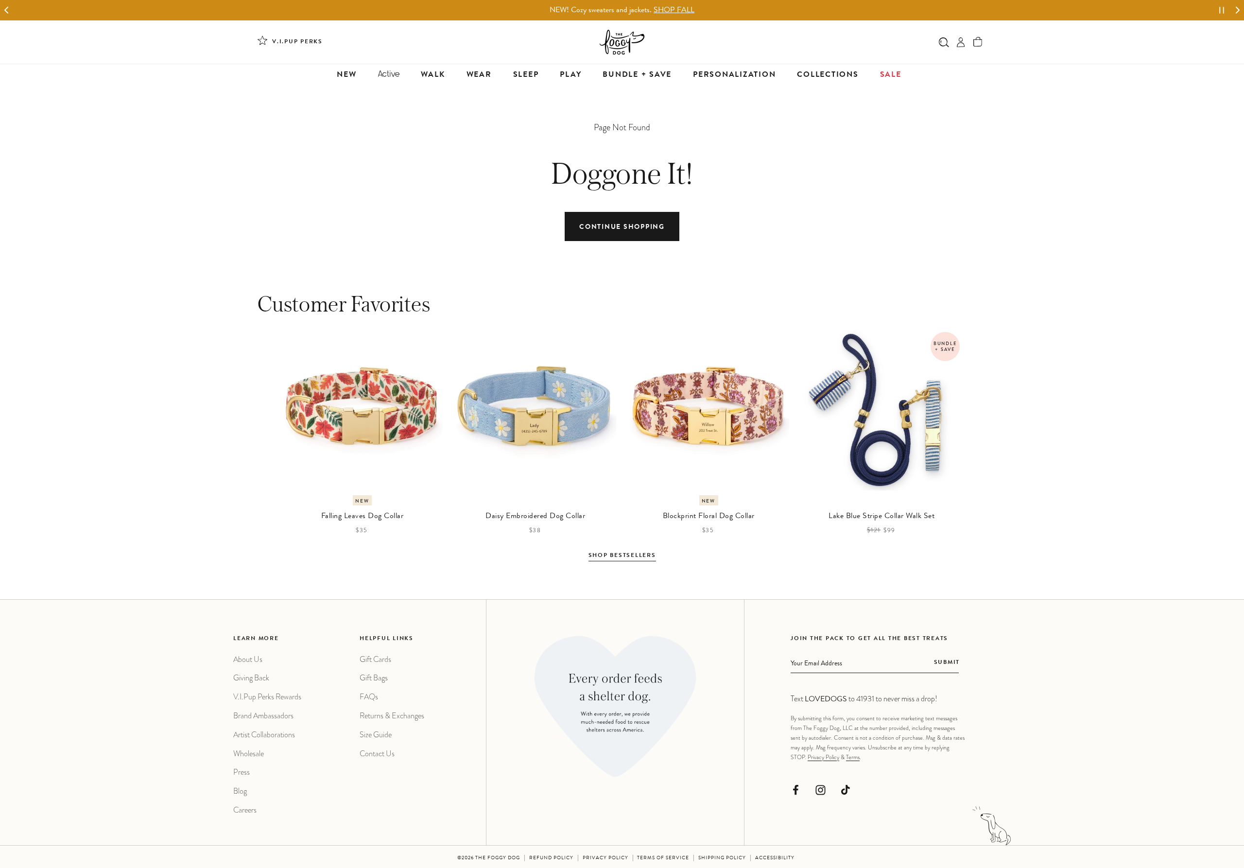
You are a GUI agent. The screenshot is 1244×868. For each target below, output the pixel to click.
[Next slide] (1237, 10)
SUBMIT (947, 663)
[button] (977, 42)
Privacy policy (605, 858)
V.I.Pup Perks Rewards (267, 696)
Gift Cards (375, 659)
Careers (245, 810)
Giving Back (251, 677)
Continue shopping (622, 227)
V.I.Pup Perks (297, 42)
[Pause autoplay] (1221, 10)
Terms (853, 757)
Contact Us (377, 753)
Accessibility (775, 858)
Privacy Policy (823, 757)
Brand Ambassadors (263, 715)
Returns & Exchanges (392, 715)
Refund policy (551, 858)
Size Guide (376, 734)
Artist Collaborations (264, 734)
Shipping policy (722, 858)
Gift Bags (374, 677)
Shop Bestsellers (622, 556)
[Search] (943, 42)
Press (241, 772)
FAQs (369, 696)
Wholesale (248, 753)
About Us (247, 659)
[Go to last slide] (6, 10)
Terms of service (663, 858)
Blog (240, 791)
